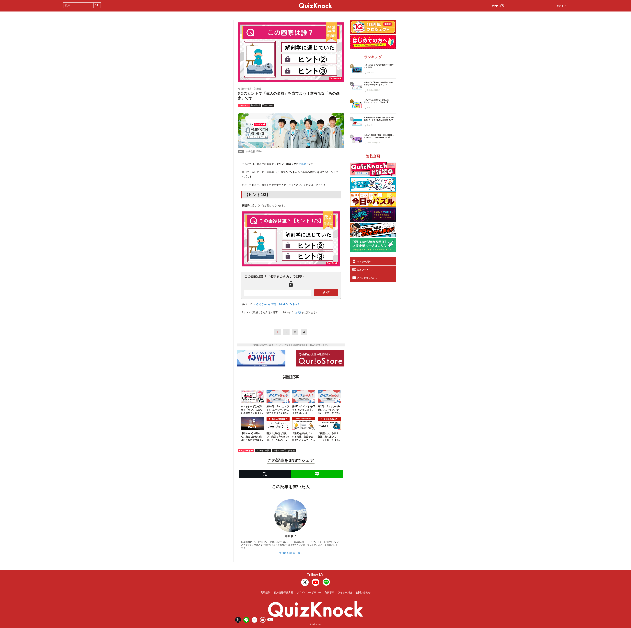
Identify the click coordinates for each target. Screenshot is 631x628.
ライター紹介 (364, 261)
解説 (298, 312)
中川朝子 (303, 163)
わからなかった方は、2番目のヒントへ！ (277, 304)
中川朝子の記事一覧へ (290, 553)
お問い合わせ (363, 592)
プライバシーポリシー (309, 592)
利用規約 (265, 592)
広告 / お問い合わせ (367, 278)
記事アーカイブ (365, 269)
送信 (326, 292)
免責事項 (329, 592)
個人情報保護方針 (283, 592)
